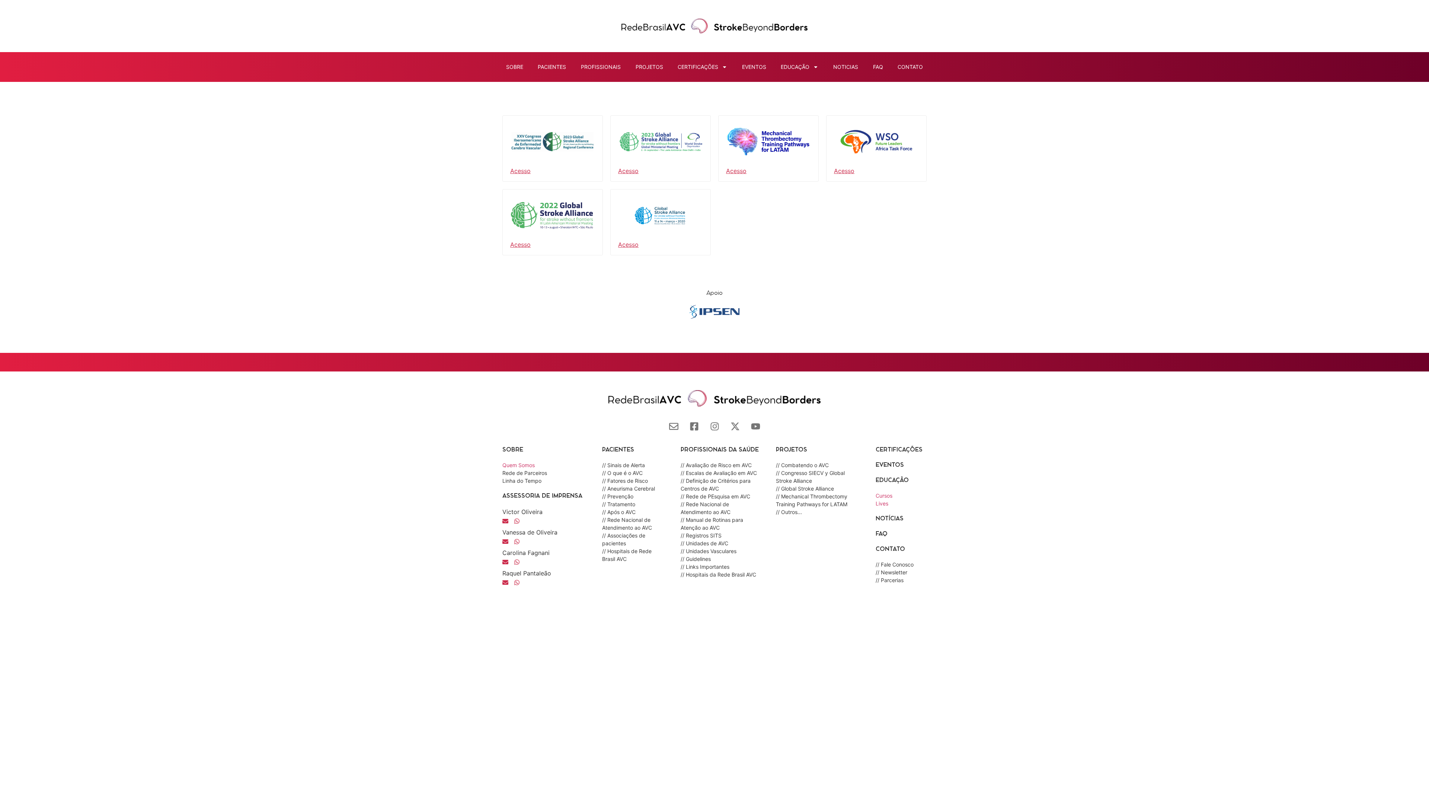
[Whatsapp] (517, 542)
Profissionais (601, 67)
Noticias (845, 67)
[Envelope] (673, 426)
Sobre (514, 67)
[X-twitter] (735, 426)
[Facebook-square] (694, 426)
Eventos (754, 67)
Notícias (890, 518)
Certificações (899, 450)
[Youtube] (755, 426)
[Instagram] (714, 426)
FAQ (878, 67)
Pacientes (552, 67)
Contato (910, 67)
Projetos (649, 67)
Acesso (520, 171)
